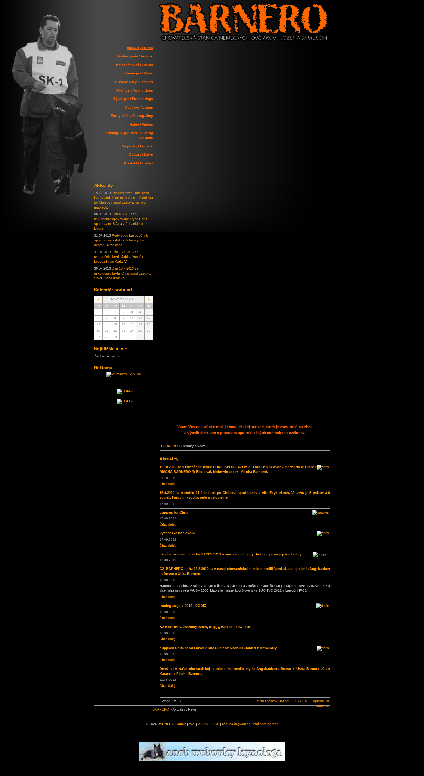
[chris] (324, 465)
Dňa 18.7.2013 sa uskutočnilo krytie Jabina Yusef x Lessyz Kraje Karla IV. (118, 256)
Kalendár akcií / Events (134, 65)
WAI (192, 724)
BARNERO (169, 446)
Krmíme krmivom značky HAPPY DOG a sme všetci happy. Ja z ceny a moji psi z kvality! (231, 554)
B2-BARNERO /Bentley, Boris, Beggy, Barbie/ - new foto (205, 627)
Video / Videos (141, 124)
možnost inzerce (265, 724)
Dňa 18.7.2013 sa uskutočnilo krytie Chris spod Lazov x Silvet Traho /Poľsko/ (122, 273)
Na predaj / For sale (137, 146)
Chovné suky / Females (134, 82)
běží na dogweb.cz (236, 724)
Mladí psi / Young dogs (134, 90)
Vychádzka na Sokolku (178, 533)
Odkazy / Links (141, 154)
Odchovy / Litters (139, 107)
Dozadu (284, 701)
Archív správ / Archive (135, 56)
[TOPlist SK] (125, 391)
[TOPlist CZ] (125, 401)
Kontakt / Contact (138, 163)
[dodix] (324, 604)
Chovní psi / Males (138, 73)
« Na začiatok (267, 701)
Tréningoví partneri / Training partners (129, 135)
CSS (215, 724)
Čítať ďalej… (169, 484)
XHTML (204, 724)
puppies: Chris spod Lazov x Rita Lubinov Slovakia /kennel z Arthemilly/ (218, 648)
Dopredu (317, 701)
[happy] (321, 552)
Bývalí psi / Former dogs (133, 99)
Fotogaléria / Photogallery (132, 116)
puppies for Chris (174, 512)
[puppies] (322, 511)
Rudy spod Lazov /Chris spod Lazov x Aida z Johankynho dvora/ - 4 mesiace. (121, 240)
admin (181, 724)
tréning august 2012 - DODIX (183, 606)
